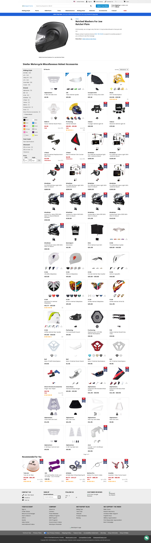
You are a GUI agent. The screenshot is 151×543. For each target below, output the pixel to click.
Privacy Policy (37, 533)
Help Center (25, 522)
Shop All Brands (113, 533)
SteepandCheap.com (100, 537)
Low (25, 159)
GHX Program (53, 520)
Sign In (24, 509)
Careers (51, 511)
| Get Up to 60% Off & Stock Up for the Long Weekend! (75, 14)
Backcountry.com (71, 537)
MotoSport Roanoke (55, 524)
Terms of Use (27, 533)
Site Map (103, 533)
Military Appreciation (110, 518)
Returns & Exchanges (28, 514)
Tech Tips (79, 511)
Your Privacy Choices (53, 533)
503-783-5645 (99, 34)
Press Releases (53, 514)
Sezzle (24, 520)
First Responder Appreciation (113, 520)
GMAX (77, 19)
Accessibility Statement (91, 533)
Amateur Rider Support (111, 514)
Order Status (26, 511)
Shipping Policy (66, 533)
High (32, 159)
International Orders (28, 524)
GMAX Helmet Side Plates (89, 39)
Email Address (48, 494)
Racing (78, 518)
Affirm (24, 518)
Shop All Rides (124, 533)
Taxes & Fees (77, 533)
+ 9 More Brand (28, 114)
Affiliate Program (54, 516)
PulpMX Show (108, 516)
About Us (52, 509)
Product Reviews (81, 516)
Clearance (26, 152)
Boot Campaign (108, 522)
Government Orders (55, 522)
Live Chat (119, 1)
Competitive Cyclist (85, 537)
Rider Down (107, 509)
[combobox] (124, 69)
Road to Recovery (109, 511)
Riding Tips (79, 509)
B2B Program (53, 518)
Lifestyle (78, 514)
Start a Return (26, 516)
